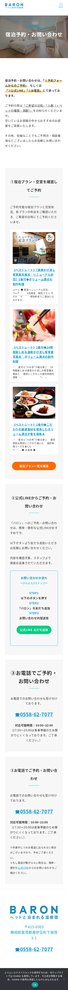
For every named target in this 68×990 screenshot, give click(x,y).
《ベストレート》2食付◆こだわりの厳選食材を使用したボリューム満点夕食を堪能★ (33, 429)
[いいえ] (63, 979)
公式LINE (23, 867)
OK (35, 984)
